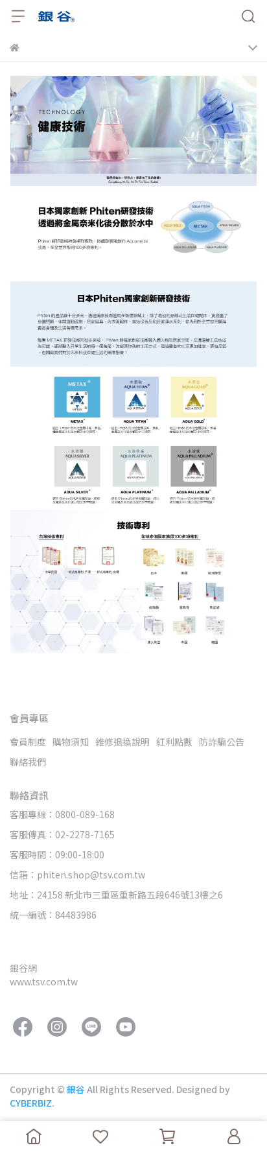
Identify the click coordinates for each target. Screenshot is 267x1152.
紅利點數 (174, 741)
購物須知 (70, 741)
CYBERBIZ (31, 1102)
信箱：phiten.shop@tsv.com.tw (77, 874)
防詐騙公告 (221, 741)
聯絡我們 (28, 761)
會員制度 (28, 741)
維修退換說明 (122, 741)
